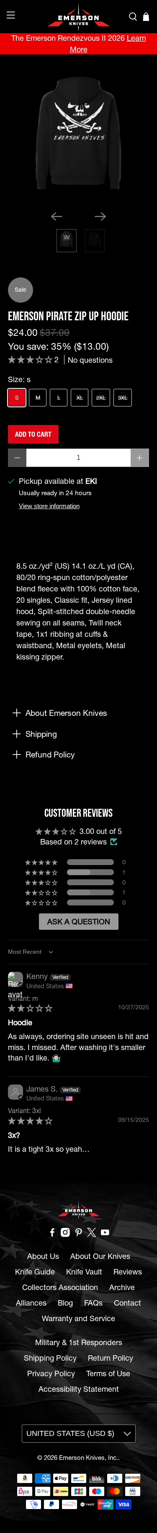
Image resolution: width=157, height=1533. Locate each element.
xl (80, 397)
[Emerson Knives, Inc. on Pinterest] (78, 1234)
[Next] (100, 216)
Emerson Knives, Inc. (88, 1458)
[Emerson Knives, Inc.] (78, 16)
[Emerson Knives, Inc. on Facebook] (52, 1234)
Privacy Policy (51, 1373)
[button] (31, 359)
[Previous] (56, 216)
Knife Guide (35, 1272)
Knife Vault (84, 1272)
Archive (122, 1287)
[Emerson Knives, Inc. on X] (91, 1234)
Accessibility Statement (79, 1389)
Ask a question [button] (78, 921)
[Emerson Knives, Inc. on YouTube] (105, 1234)
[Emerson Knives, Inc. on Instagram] (65, 1234)
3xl (122, 397)
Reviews (127, 1272)
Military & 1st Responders (78, 1342)
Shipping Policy (50, 1358)
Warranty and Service (78, 1318)
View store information (49, 505)
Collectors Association (60, 1287)
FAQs (93, 1303)
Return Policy (110, 1358)
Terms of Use (108, 1373)
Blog (65, 1303)
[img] (30, 1008)
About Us (43, 1256)
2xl (101, 397)
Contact (127, 1303)
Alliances (31, 1303)
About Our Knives (100, 1256)
